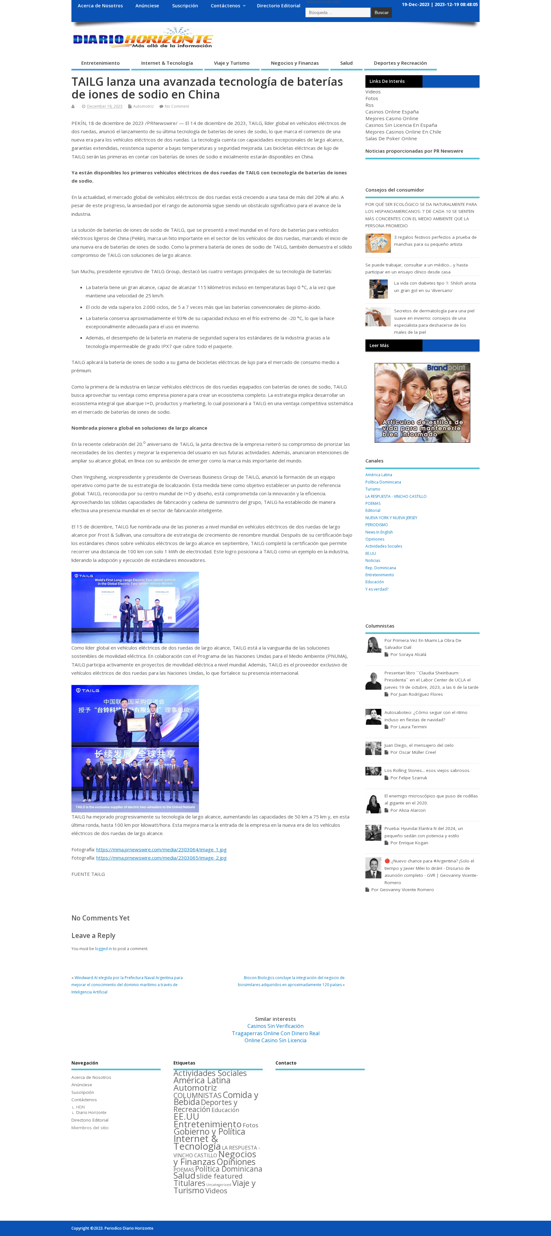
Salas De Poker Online (391, 138)
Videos (373, 91)
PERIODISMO (376, 524)
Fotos (371, 98)
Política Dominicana (383, 482)
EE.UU (370, 553)
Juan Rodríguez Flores (421, 694)
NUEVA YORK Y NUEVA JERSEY (391, 517)
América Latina (378, 474)
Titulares (189, 1182)
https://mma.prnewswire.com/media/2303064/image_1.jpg (161, 849)
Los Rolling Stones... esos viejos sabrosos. (427, 770)
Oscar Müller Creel (417, 752)
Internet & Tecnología (167, 63)
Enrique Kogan (413, 843)
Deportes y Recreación (400, 63)
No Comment (177, 106)
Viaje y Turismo (232, 63)
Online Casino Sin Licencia (275, 1040)
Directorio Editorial (278, 6)
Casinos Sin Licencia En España (401, 125)
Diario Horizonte (91, 1112)
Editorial (372, 510)
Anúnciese (147, 6)
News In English (379, 532)
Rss (369, 105)
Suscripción (185, 6)
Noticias (372, 560)
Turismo (372, 489)
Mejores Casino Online (391, 118)
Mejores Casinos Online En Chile (403, 131)
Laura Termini (413, 727)
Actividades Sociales (383, 546)
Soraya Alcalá (412, 654)
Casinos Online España (392, 111)
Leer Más (379, 345)
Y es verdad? (376, 589)
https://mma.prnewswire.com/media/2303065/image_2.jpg (161, 857)
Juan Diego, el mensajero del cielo (419, 745)
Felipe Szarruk (413, 778)
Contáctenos (225, 6)
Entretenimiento (100, 63)
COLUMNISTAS (197, 1095)
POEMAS (372, 503)
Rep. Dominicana (380, 568)
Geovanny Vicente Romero (407, 889)
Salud (346, 63)
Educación (374, 582)
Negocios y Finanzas (295, 63)
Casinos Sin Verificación (275, 1025)
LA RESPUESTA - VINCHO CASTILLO (396, 496)
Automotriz (143, 106)
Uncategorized (218, 1184)
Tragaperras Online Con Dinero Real (276, 1033)
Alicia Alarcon (412, 810)
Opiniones (374, 539)
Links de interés (387, 81)
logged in (103, 948)
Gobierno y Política (209, 1131)
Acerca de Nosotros (100, 6)
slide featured (219, 1176)
